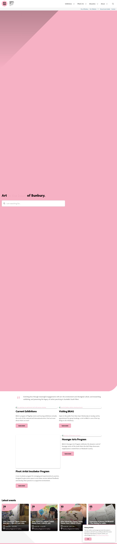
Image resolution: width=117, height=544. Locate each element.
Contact (113, 9)
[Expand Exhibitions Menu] (74, 4)
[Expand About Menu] (107, 4)
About (103, 4)
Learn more (21, 425)
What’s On (80, 4)
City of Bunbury (84, 9)
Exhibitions (68, 4)
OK (88, 539)
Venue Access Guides (105, 9)
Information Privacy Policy (102, 535)
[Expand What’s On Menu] (86, 4)
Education (92, 4)
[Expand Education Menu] (97, 4)
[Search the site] (113, 3)
